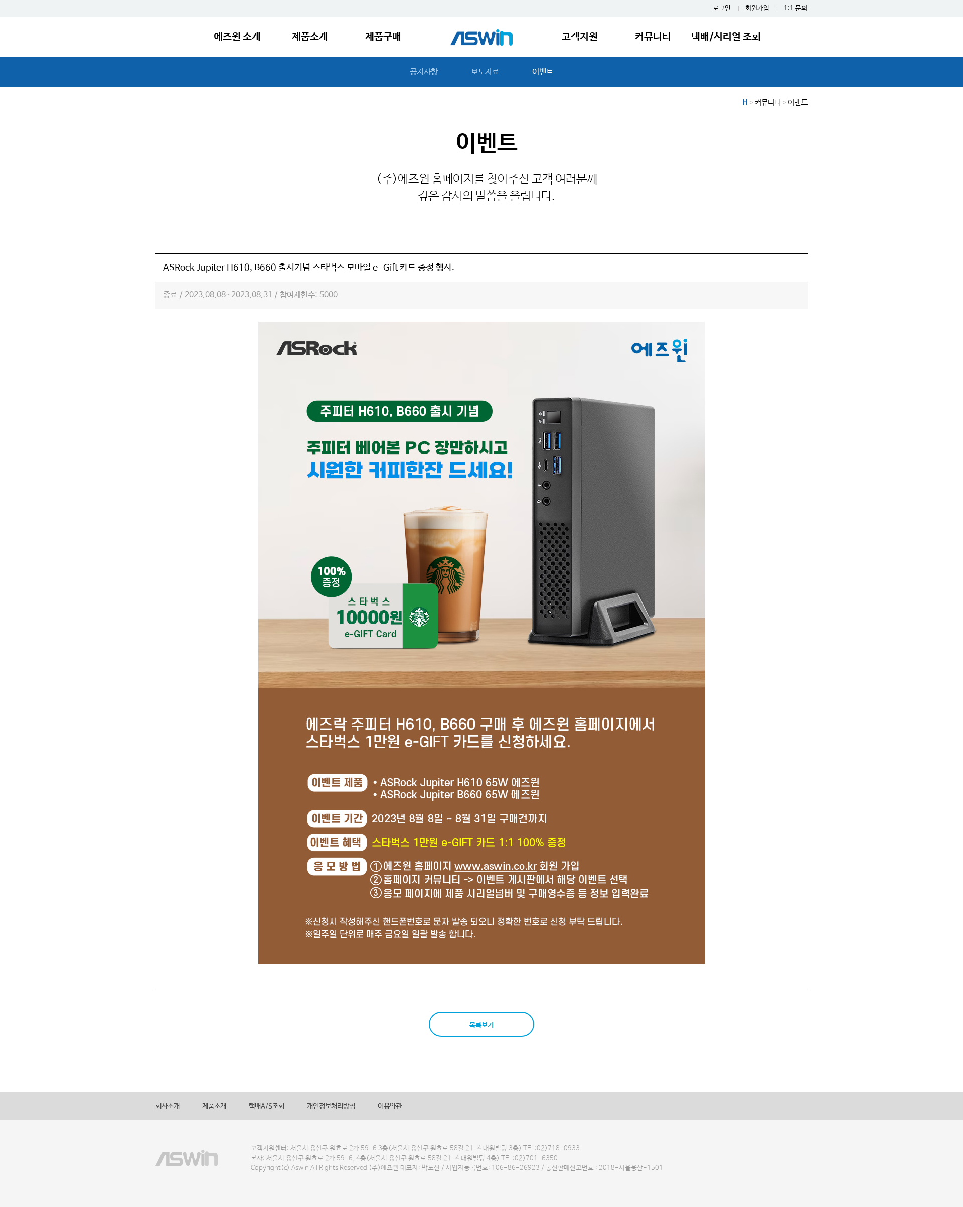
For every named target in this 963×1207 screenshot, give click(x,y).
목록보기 (481, 1025)
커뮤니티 (653, 37)
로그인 (722, 8)
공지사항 (424, 72)
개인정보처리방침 (331, 1106)
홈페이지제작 (18, 1178)
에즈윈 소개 (237, 37)
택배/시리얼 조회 (726, 37)
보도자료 (485, 72)
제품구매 (383, 37)
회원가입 (757, 8)
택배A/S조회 (266, 1106)
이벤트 (542, 72)
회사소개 (167, 1106)
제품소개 (310, 37)
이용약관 (390, 1106)
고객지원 (580, 37)
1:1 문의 (796, 8)
